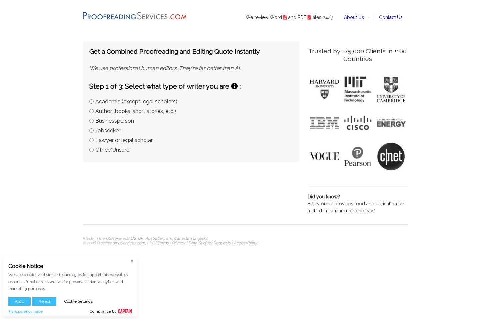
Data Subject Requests (209, 243)
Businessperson (114, 121)
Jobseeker (107, 130)
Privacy (178, 243)
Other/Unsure (112, 150)
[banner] (135, 16)
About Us (354, 17)
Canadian (183, 238)
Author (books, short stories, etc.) (135, 111)
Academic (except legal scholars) (136, 101)
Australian (154, 238)
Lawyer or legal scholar (124, 140)
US (133, 238)
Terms (163, 243)
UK (140, 238)
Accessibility (245, 243)
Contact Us (391, 17)
